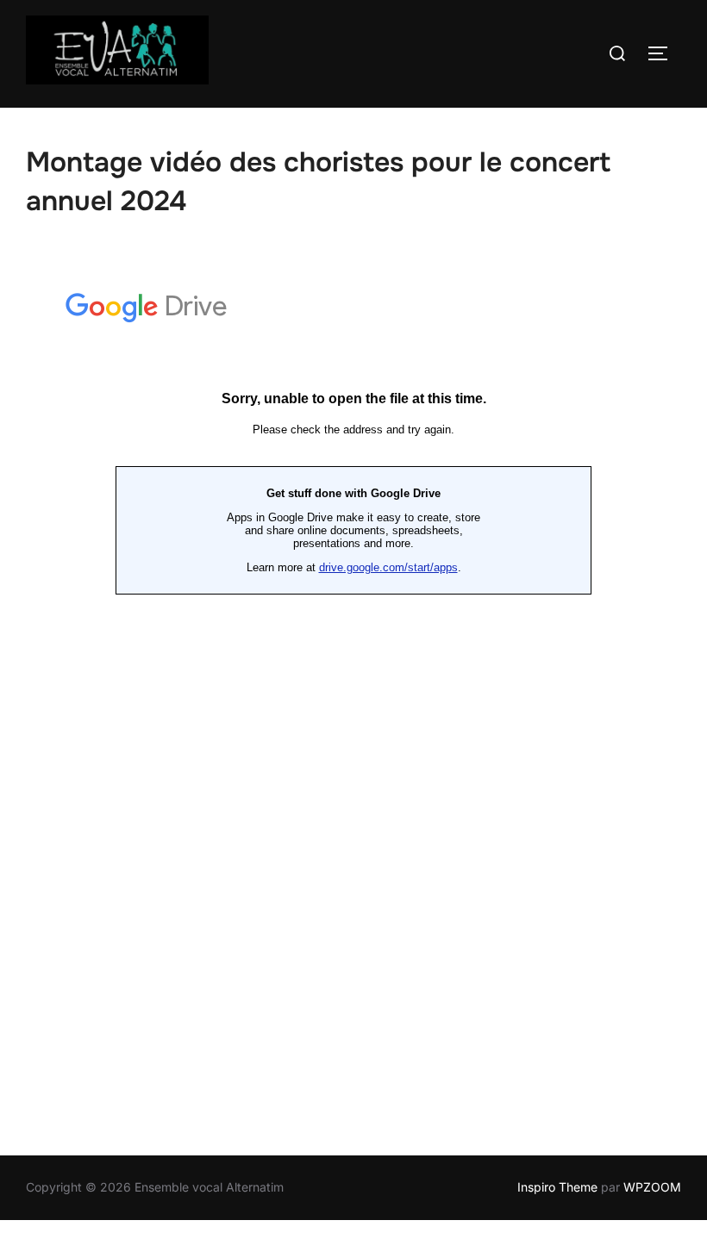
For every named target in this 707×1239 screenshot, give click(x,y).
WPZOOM (652, 1187)
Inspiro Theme (557, 1187)
